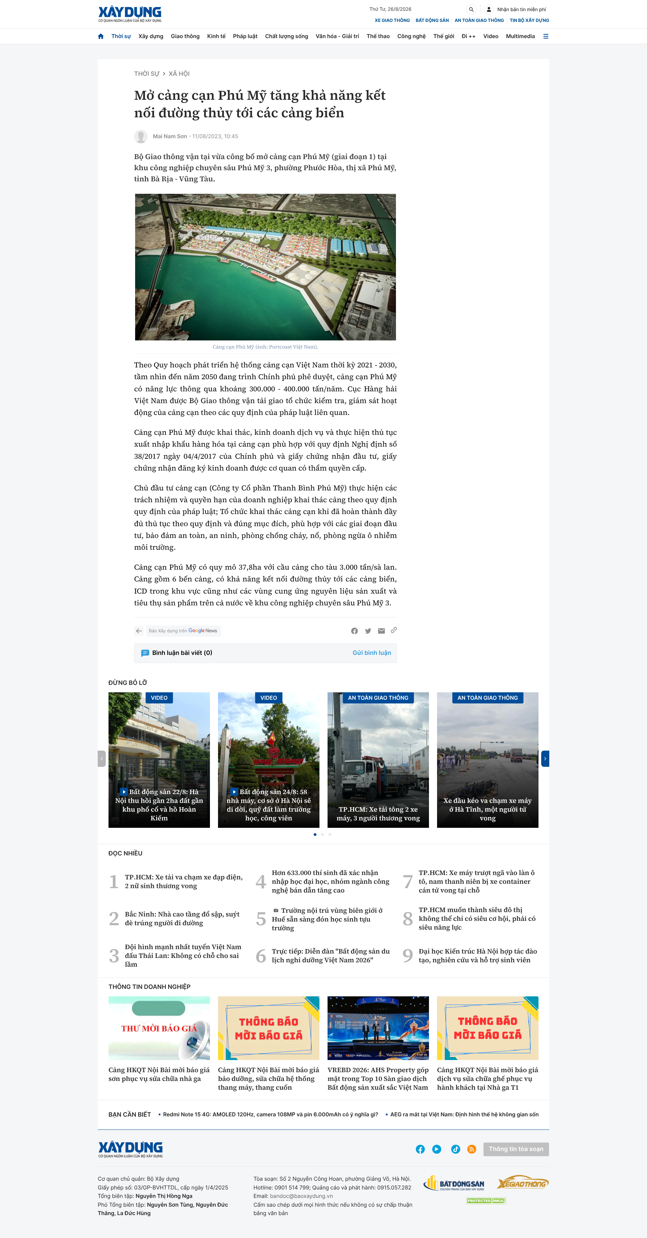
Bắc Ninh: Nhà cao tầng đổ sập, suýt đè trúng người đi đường (182, 918)
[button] (315, 834)
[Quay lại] (139, 631)
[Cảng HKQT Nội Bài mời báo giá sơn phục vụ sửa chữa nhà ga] (159, 1028)
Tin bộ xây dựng (529, 20)
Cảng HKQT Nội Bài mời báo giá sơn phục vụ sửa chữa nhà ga (159, 1074)
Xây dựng (150, 36)
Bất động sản (432, 20)
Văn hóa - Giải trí (337, 36)
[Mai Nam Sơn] (141, 136)
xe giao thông (392, 20)
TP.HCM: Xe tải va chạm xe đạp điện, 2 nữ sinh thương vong (184, 881)
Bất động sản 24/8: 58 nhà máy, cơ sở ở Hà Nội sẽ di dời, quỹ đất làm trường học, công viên (268, 804)
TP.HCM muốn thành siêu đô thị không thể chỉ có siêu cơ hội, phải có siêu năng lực (477, 918)
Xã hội (178, 74)
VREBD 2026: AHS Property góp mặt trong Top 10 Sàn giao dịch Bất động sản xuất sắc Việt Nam (378, 1078)
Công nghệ (411, 36)
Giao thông (185, 36)
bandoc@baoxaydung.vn (301, 1195)
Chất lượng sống (286, 36)
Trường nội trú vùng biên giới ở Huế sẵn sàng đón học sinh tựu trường (327, 919)
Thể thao (378, 36)
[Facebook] (354, 631)
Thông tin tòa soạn (516, 1149)
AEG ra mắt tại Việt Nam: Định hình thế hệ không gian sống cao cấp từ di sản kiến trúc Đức (507, 1114)
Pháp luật (245, 36)
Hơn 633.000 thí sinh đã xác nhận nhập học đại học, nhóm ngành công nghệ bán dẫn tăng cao (331, 881)
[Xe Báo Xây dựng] (523, 1182)
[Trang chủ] (101, 36)
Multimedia (520, 36)
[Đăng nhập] (489, 9)
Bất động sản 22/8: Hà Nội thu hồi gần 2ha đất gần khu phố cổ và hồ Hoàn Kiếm (159, 804)
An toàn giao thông (479, 20)
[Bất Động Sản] (454, 1183)
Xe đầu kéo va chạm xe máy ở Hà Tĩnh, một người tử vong (488, 809)
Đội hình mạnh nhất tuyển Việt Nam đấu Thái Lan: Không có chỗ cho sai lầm (183, 955)
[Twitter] (368, 631)
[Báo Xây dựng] (130, 14)
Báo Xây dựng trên (168, 631)
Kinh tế (216, 36)
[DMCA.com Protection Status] (486, 1200)
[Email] (381, 631)
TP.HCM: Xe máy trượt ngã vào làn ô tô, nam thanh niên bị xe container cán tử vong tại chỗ (477, 881)
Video (490, 36)
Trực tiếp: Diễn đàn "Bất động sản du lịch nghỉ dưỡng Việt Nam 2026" (331, 955)
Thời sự (121, 36)
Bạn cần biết (130, 1114)
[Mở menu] (546, 36)
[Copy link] (394, 631)
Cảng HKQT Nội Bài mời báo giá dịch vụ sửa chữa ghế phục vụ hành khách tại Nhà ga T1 (487, 1078)
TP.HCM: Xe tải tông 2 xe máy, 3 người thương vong (378, 813)
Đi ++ (469, 36)
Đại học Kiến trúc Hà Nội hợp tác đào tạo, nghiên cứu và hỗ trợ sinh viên (478, 955)
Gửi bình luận (372, 653)
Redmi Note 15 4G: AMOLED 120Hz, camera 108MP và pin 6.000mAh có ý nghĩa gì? (270, 1114)
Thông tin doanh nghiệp (150, 987)
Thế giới (443, 36)
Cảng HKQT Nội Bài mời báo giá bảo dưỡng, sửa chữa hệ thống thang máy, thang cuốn (268, 1078)
